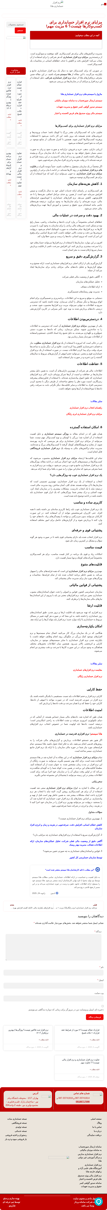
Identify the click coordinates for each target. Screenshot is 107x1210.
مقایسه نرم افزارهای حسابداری (87, 670)
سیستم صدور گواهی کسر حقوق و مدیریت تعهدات (79, 107)
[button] (34, 35)
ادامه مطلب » (19, 123)
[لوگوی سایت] (53, 4)
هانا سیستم (96, 733)
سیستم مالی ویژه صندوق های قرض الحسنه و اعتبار (78, 113)
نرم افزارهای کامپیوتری (61, 156)
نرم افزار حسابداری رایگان (90, 676)
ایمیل (100, 980)
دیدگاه (97, 931)
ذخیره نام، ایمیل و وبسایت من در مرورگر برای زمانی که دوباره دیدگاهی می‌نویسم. (66, 1009)
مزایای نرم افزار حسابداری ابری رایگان (84, 414)
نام (101, 967)
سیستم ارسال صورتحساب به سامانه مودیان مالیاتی (78, 100)
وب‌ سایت (99, 993)
